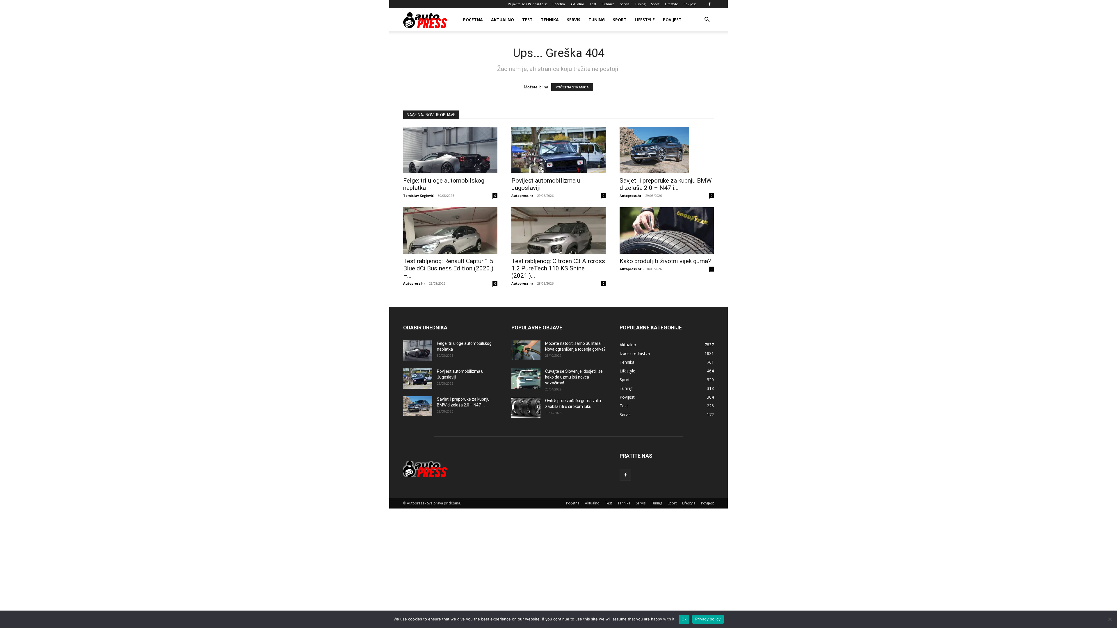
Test (593, 4)
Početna (558, 4)
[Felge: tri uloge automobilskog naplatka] (450, 150)
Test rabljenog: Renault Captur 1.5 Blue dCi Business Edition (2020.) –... (448, 268)
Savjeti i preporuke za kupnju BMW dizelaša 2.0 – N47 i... (666, 184)
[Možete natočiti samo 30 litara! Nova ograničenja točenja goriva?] (525, 350)
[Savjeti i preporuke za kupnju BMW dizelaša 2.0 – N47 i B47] (667, 150)
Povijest (690, 4)
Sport (655, 4)
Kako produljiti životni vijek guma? (665, 261)
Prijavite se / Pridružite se (528, 4)
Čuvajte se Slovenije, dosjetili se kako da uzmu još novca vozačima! (574, 377)
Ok (684, 619)
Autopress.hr (522, 195)
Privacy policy (708, 619)
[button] (707, 20)
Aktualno (577, 4)
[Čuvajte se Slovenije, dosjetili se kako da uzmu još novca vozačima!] (525, 378)
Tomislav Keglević (418, 195)
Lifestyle (671, 4)
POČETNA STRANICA (572, 87)
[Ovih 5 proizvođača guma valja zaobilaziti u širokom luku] (525, 408)
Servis (624, 4)
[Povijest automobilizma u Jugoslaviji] (558, 150)
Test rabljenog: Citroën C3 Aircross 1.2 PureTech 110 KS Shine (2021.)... (558, 268)
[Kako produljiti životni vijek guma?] (667, 230)
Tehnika (608, 4)
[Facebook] (709, 4)
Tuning (640, 4)
